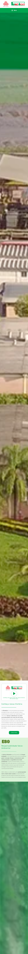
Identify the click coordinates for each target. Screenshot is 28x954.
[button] (14, 10)
